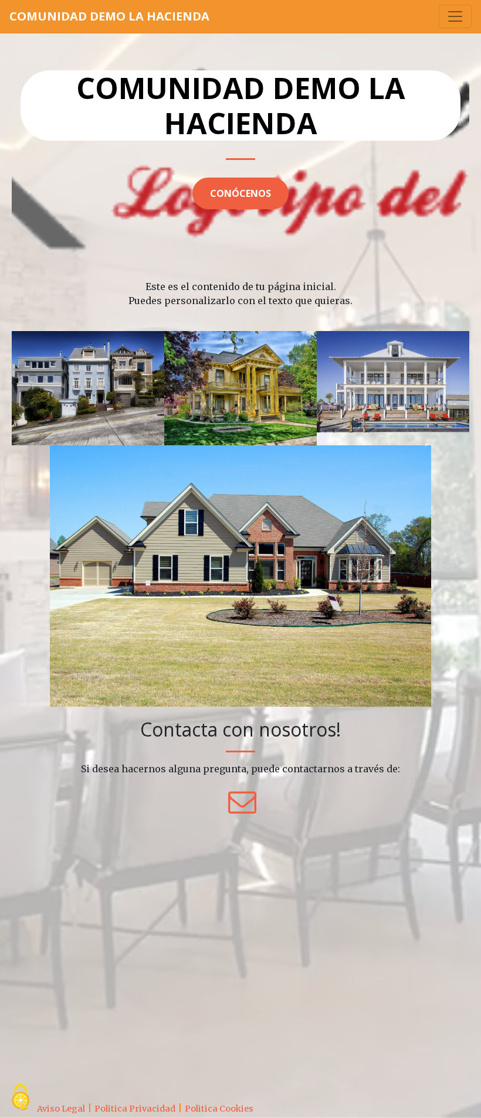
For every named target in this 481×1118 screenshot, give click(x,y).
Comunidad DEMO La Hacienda (109, 16)
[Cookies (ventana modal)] (20, 1098)
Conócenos (240, 193)
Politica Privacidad (134, 1108)
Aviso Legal (61, 1108)
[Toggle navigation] (455, 16)
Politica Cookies (219, 1108)
